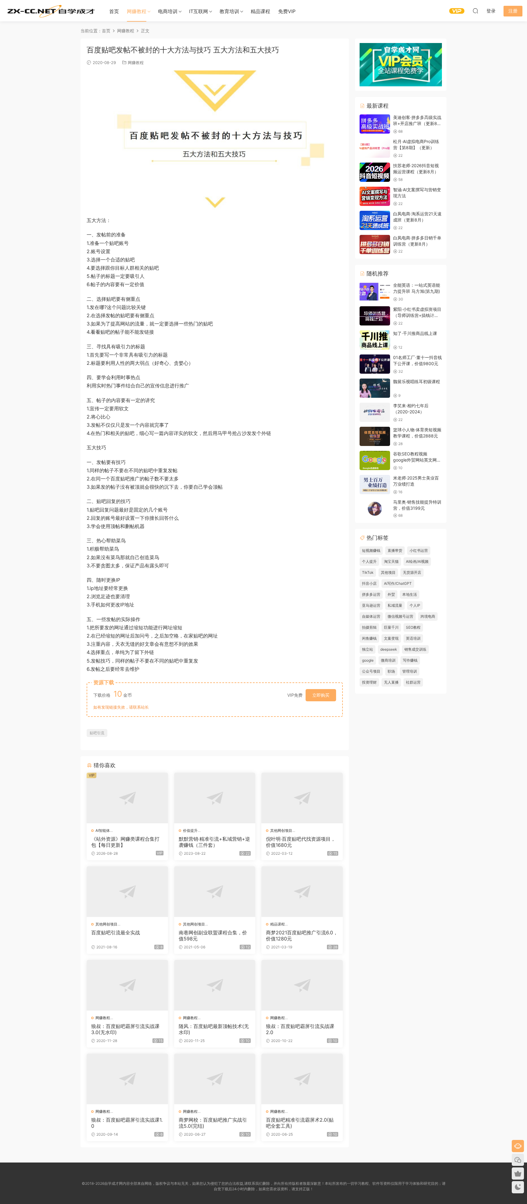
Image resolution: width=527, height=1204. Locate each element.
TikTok (368, 572)
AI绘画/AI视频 (417, 561)
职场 (391, 671)
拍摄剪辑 (369, 627)
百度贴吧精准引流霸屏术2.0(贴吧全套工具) (300, 1123)
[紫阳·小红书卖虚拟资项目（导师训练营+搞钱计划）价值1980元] (375, 315)
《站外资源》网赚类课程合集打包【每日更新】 (125, 842)
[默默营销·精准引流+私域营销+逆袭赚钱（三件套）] (215, 798)
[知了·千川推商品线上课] (375, 340)
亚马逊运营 (371, 605)
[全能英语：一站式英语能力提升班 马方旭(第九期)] (375, 291)
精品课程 (260, 11)
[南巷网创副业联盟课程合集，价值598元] (215, 891)
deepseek (388, 649)
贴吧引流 (97, 733)
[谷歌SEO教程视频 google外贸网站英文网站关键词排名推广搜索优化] (375, 460)
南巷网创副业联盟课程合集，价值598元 (213, 935)
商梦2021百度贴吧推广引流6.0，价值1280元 (302, 935)
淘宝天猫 (391, 561)
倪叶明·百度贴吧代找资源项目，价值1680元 (300, 842)
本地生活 (409, 594)
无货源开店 (412, 572)
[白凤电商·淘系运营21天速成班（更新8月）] (375, 220)
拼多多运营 (371, 594)
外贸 (391, 594)
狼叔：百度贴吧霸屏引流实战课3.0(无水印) (125, 1029)
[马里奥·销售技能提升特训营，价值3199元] (375, 508)
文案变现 (391, 638)
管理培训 (409, 671)
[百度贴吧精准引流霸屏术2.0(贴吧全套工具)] (302, 1079)
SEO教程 (413, 627)
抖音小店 (369, 583)
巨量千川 (391, 627)
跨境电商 (428, 616)
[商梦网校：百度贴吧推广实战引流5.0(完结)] (215, 1079)
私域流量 (395, 605)
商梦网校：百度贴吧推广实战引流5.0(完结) (213, 1123)
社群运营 (413, 682)
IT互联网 (198, 11)
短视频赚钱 (371, 550)
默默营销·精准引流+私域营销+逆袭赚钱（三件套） (214, 842)
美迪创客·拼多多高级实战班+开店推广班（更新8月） (417, 123)
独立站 (367, 649)
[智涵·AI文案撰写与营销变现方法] (375, 196)
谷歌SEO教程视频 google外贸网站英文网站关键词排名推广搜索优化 (417, 459)
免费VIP (287, 11)
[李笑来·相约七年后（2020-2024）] (375, 412)
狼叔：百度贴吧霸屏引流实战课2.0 (300, 1029)
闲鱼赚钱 (369, 638)
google (368, 660)
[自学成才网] (50, 10)
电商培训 (167, 11)
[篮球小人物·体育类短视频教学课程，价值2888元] (375, 436)
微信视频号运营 (400, 616)
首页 (114, 11)
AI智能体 (102, 830)
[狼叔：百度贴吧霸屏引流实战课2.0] (302, 985)
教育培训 (229, 11)
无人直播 (391, 682)
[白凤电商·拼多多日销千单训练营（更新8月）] (375, 244)
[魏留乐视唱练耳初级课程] (375, 388)
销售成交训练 (415, 649)
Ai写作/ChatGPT (398, 583)
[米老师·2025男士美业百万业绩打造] (375, 484)
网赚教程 (136, 11)
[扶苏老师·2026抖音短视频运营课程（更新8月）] (375, 172)
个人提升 (369, 561)
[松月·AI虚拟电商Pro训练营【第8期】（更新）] (375, 148)
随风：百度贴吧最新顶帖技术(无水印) (214, 1029)
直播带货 (395, 550)
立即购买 (320, 695)
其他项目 (388, 572)
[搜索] (475, 10)
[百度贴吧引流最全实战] (127, 891)
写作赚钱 (410, 660)
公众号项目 (371, 671)
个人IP (415, 605)
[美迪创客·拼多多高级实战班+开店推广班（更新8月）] (375, 124)
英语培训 (413, 638)
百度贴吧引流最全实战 (115, 932)
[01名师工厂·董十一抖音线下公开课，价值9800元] (375, 364)
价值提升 (190, 830)
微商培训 (388, 660)
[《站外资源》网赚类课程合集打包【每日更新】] (127, 798)
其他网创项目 (281, 830)
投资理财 (369, 682)
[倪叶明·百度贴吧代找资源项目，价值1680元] (302, 798)
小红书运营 (419, 550)
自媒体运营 (371, 616)
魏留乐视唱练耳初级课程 (416, 381)
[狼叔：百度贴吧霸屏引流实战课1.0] (127, 1079)
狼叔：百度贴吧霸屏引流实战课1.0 (127, 1123)
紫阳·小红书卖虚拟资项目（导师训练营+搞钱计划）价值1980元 (417, 315)
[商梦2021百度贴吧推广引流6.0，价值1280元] (302, 891)
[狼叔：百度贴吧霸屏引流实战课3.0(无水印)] (127, 985)
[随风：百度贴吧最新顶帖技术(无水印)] (215, 985)
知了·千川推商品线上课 (415, 333)
